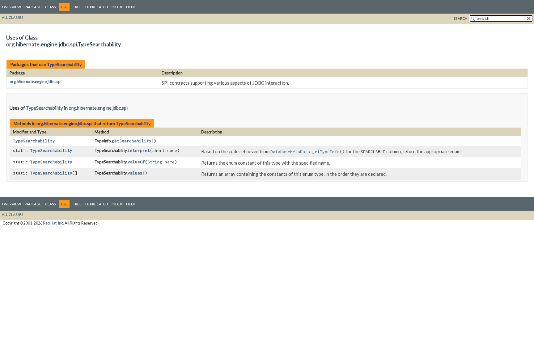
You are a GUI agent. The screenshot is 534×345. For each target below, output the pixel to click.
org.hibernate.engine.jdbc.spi (35, 81)
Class (50, 7)
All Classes (12, 17)
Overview (11, 7)
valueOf (136, 161)
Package (33, 7)
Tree (77, 7)
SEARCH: (461, 18)
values (135, 172)
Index (117, 7)
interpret (139, 150)
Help (130, 7)
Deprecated (96, 7)
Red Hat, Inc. (53, 223)
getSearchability (131, 140)
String (154, 161)
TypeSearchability (64, 64)
